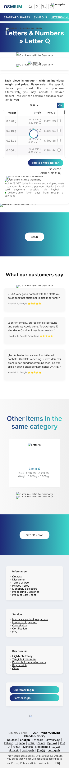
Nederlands (42, 746)
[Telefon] (44, 6)
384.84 (50, 150)
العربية (56, 746)
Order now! (34, 535)
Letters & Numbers (34, 33)
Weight (12, 113)
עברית (16, 746)
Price (50, 113)
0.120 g (11, 121)
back (34, 236)
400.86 (50, 140)
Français (37, 739)
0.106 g (11, 150)
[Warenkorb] (51, 6)
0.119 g (11, 130)
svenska (27, 746)
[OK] (57, 763)
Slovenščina (52, 739)
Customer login (23, 689)
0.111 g (11, 140)
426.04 (50, 130)
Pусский (52, 743)
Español (20, 743)
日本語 (41, 750)
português (28, 750)
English (25, 739)
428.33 (50, 121)
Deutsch (12, 739)
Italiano (8, 743)
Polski (31, 743)
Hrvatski (14, 750)
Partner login (22, 697)
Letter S (34, 469)
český (41, 743)
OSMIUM (13, 6)
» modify (42, 734)
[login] (37, 6)
